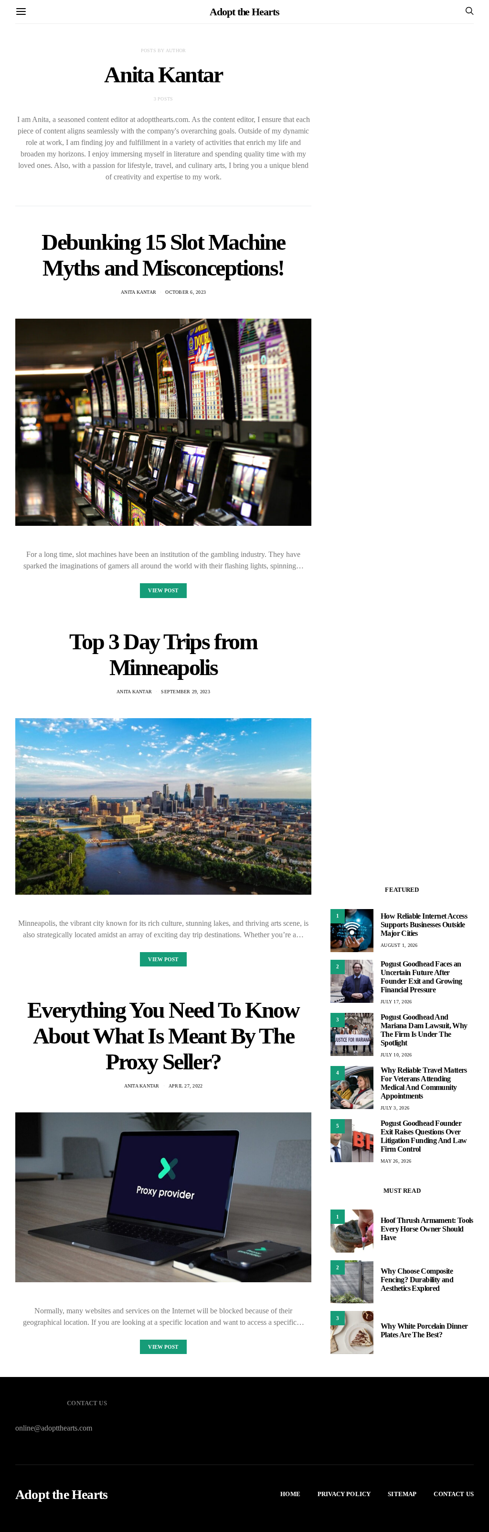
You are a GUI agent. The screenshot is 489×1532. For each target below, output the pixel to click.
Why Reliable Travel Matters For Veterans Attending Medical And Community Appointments (424, 1083)
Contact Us (454, 1494)
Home (290, 1494)
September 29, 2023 (185, 691)
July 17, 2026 (396, 1001)
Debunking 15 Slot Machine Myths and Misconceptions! (163, 254)
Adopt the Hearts (244, 12)
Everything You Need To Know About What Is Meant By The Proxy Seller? (163, 1035)
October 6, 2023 (185, 292)
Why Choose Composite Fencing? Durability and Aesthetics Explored (417, 1279)
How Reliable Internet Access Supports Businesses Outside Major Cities (424, 924)
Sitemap (402, 1494)
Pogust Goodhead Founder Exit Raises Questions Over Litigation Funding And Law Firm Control (424, 1136)
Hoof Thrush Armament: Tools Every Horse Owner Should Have (427, 1229)
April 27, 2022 (186, 1085)
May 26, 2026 (396, 1161)
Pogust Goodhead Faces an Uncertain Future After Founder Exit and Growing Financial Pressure (421, 977)
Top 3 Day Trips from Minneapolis (163, 654)
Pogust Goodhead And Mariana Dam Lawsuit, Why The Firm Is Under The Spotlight (424, 1030)
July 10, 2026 (396, 1054)
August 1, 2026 (399, 945)
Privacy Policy (344, 1494)
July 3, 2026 (395, 1107)
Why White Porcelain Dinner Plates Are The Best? (424, 1330)
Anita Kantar (138, 292)
